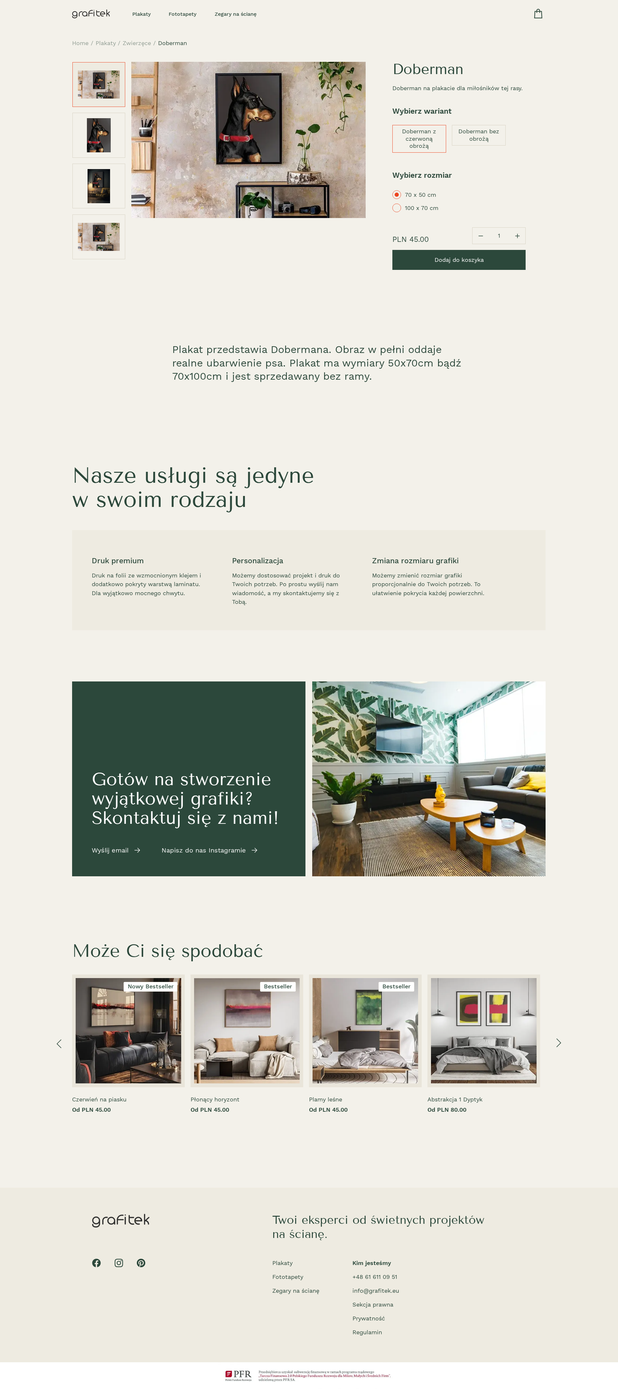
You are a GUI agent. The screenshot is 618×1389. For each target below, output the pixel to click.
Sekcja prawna (372, 1304)
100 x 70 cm (421, 208)
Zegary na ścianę (236, 14)
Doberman (172, 43)
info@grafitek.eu (375, 1290)
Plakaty (141, 14)
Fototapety (182, 14)
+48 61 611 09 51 (374, 1276)
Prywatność (368, 1318)
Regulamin (367, 1332)
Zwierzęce (137, 43)
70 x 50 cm (420, 194)
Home (80, 43)
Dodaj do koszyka (459, 259)
